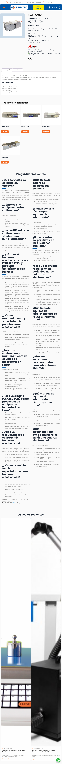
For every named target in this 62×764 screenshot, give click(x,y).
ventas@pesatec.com (22, 503)
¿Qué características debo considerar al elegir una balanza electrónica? (45, 434)
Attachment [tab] (17, 70)
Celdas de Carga (44, 18)
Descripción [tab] (7, 70)
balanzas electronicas (46, 193)
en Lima (45, 326)
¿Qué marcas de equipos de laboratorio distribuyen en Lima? (43, 399)
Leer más (4, 131)
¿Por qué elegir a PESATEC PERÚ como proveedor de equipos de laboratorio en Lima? (15, 403)
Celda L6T (38, 22)
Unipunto (37, 20)
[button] (3, 7)
